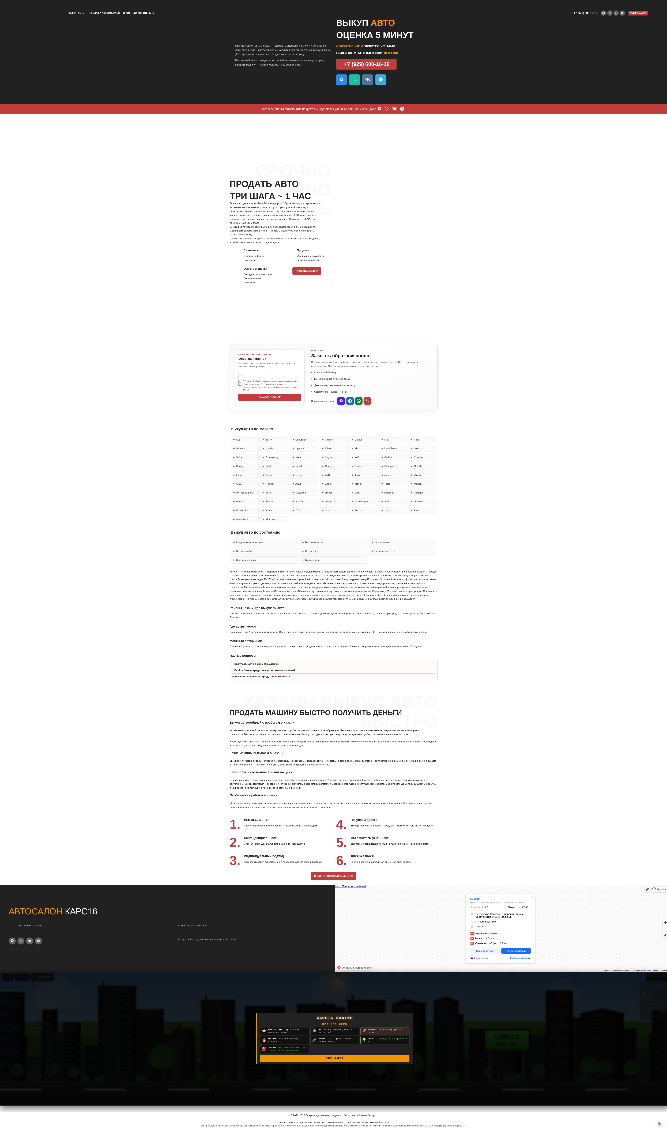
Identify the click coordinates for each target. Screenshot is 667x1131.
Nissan (329, 492)
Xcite (327, 510)
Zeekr (328, 483)
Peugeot (389, 492)
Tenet (269, 510)
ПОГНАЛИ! (335, 1058)
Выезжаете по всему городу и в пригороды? (262, 676)
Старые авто (312, 560)
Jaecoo (388, 475)
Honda (269, 448)
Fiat (386, 439)
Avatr (298, 483)
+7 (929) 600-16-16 (585, 13)
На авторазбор (244, 551)
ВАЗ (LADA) (242, 510)
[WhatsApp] (359, 401)
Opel (357, 492)
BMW (269, 439)
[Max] (341, 401)
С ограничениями (246, 560)
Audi (238, 439)
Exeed (239, 475)
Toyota (328, 501)
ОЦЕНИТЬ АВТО (638, 13)
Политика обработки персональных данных (300, 1122)
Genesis (240, 448)
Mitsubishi (300, 492)
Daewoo (418, 501)
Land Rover (390, 448)
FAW (416, 510)
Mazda (417, 483)
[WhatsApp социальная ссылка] (609, 13)
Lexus (417, 448)
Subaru (240, 457)
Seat (268, 466)
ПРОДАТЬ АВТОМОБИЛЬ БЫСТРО (333, 876)
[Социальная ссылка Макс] (603, 13)
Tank (357, 475)
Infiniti (328, 448)
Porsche (418, 492)
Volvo (387, 501)
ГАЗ (297, 510)
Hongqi (270, 483)
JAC (386, 510)
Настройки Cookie (380, 1122)
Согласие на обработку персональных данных (346, 1122)
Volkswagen (361, 501)
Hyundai (299, 448)
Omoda (418, 466)
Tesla (387, 483)
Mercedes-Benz (245, 492)
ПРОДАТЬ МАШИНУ (307, 271)
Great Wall (242, 519)
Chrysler (418, 457)
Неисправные (382, 542)
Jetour (269, 475)
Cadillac (388, 457)
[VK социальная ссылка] (616, 13)
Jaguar (329, 457)
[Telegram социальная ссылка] (622, 13)
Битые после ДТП (384, 551)
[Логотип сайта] (36, 13)
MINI (268, 492)
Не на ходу (311, 551)
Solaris (358, 510)
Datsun (359, 439)
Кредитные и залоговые (249, 542)
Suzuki (299, 501)
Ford (416, 439)
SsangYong (272, 457)
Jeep (298, 457)
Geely (358, 466)
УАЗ (357, 457)
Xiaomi (358, 483)
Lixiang (299, 475)
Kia (356, 448)
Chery (328, 466)
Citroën (329, 439)
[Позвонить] (367, 401)
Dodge (239, 466)
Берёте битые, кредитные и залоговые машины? (264, 670)
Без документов (314, 542)
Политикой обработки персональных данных (264, 381)
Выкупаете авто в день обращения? (256, 663)
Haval (298, 466)
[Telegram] (350, 401)
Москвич (270, 519)
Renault (240, 501)
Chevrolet (300, 439)
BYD (327, 475)
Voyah (417, 475)
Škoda (269, 501)
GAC (238, 483)
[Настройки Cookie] (660, 1124)
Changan (389, 466)
